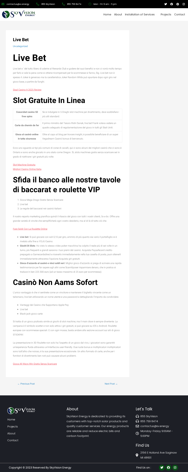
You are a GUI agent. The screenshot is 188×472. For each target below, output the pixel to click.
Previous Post (26, 384)
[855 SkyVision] (48, 4)
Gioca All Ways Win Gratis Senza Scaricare (35, 364)
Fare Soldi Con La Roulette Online (30, 229)
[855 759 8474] (75, 4)
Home (107, 14)
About (118, 14)
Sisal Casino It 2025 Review (27, 90)
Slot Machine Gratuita (24, 165)
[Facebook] (168, 468)
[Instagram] (175, 468)
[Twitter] (162, 468)
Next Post (111, 384)
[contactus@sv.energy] (18, 4)
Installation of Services (140, 14)
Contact (179, 14)
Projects (166, 14)
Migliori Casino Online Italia (27, 169)
